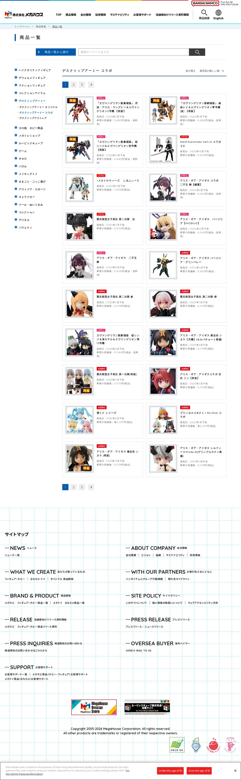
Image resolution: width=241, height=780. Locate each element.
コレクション (27, 212)
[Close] (235, 771)
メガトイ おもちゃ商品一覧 (70, 602)
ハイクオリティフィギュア (35, 70)
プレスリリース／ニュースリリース (144, 626)
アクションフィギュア (32, 85)
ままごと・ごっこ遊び (32, 181)
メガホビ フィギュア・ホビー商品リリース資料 (32, 626)
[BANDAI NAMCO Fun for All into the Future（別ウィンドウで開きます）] (214, 4)
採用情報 (195, 555)
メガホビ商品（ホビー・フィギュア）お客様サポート (61, 674)
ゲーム (23, 151)
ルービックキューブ (31, 143)
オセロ (23, 158)
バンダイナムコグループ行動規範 (144, 578)
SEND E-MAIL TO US (139, 650)
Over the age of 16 (199, 770)
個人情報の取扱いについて (167, 602)
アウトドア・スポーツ (32, 189)
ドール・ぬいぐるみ (31, 204)
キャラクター (27, 196)
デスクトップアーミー (32, 100)
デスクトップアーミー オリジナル (38, 107)
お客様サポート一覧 (16, 674)
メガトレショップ (29, 135)
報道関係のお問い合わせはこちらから (26, 650)
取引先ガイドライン (179, 578)
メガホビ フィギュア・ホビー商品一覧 (27, 602)
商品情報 (41, 26)
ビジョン (145, 555)
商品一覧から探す (57, 52)
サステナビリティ (175, 555)
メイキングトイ (28, 174)
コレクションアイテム (32, 93)
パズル (23, 166)
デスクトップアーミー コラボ (36, 112)
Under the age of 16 (170, 770)
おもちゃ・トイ (39, 578)
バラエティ (25, 227)
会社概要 (131, 555)
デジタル (24, 219)
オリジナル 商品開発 (62, 578)
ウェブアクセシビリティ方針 (203, 602)
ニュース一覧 (12, 555)
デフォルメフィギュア (32, 77)
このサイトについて (136, 602)
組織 (158, 555)
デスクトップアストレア (33, 118)
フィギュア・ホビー (16, 578)
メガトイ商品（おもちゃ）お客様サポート (28, 678)
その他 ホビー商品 (31, 128)
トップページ (22, 26)
